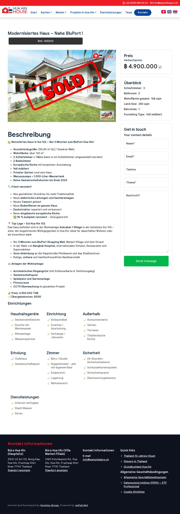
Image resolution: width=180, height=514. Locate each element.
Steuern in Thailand (135, 461)
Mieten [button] (60, 12)
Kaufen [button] (45, 12)
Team (128, 12)
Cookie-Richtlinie (134, 491)
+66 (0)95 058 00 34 (136, 2)
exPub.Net (81, 505)
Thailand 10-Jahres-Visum (139, 455)
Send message (146, 261)
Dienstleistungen (110, 12)
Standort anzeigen (19, 470)
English (169, 11)
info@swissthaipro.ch (165, 2)
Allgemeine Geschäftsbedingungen (145, 477)
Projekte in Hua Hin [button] (82, 12)
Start (34, 12)
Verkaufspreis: (133, 60)
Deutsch (163, 11)
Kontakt (143, 12)
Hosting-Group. (49, 505)
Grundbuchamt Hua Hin (137, 466)
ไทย (175, 11)
